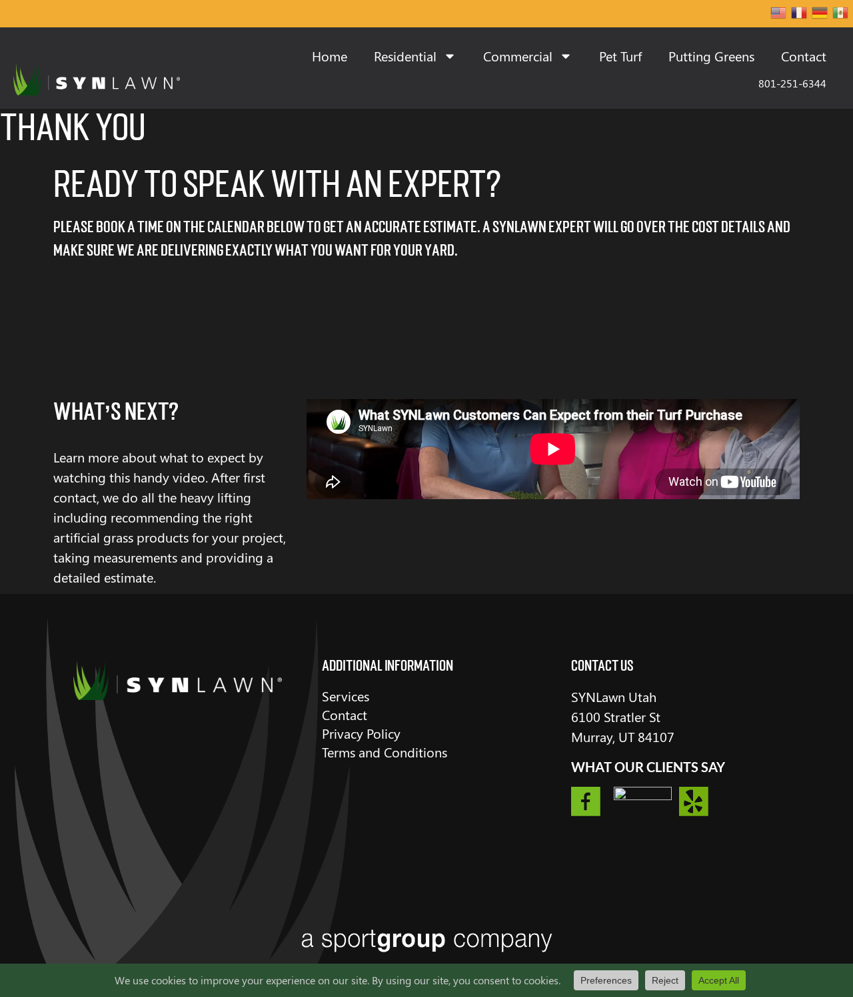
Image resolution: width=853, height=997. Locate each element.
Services (345, 696)
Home (329, 56)
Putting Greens (711, 56)
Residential (405, 56)
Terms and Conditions (384, 752)
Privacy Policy (361, 733)
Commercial (517, 56)
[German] (820, 14)
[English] (779, 14)
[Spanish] (841, 14)
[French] (799, 14)
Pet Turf (620, 56)
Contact (803, 56)
